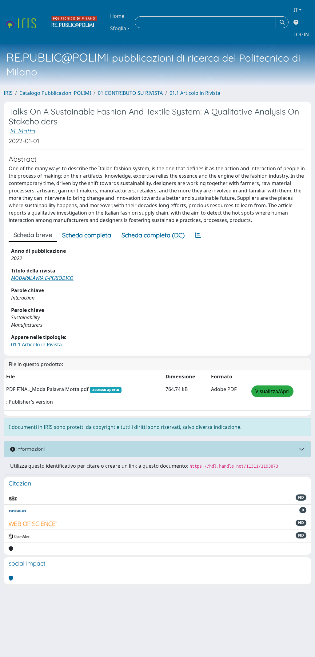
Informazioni (30, 449)
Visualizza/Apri (272, 391)
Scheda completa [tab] (86, 235)
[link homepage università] (74, 22)
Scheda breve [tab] (33, 235)
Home (117, 16)
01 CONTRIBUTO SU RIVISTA (130, 93)
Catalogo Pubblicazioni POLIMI (55, 93)
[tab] (198, 235)
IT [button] (295, 9)
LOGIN (301, 34)
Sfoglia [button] (118, 28)
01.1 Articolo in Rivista (194, 93)
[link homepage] (22, 22)
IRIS (8, 93)
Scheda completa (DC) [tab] (153, 235)
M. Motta (22, 131)
